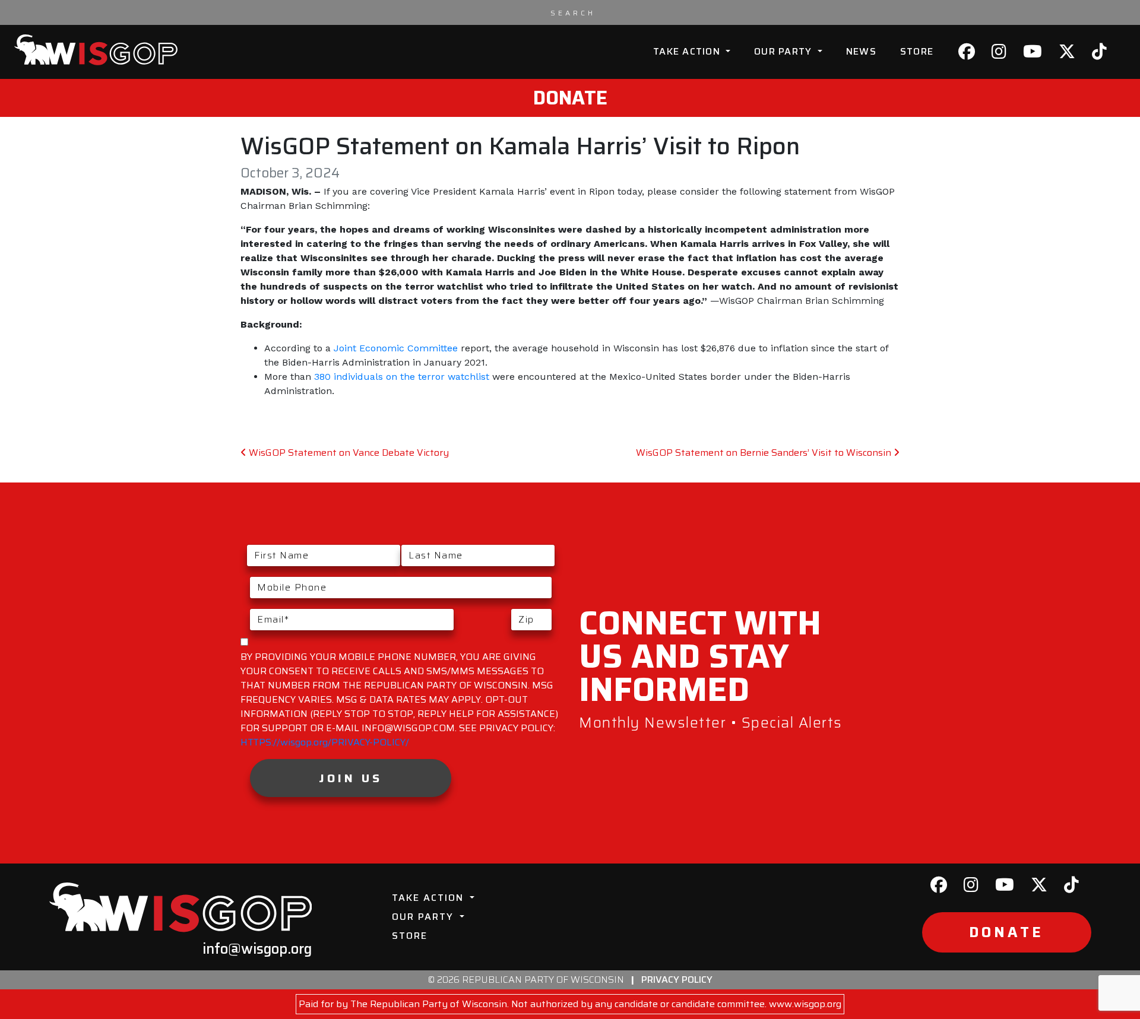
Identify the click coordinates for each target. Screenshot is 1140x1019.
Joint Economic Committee (396, 348)
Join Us (350, 778)
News (861, 51)
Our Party (784, 51)
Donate (570, 98)
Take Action (688, 51)
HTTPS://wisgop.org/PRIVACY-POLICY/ (324, 742)
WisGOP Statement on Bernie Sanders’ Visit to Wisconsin (765, 452)
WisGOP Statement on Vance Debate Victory (347, 452)
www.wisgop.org (805, 1003)
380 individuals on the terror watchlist (401, 376)
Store (916, 51)
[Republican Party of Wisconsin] (96, 50)
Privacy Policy (676, 979)
